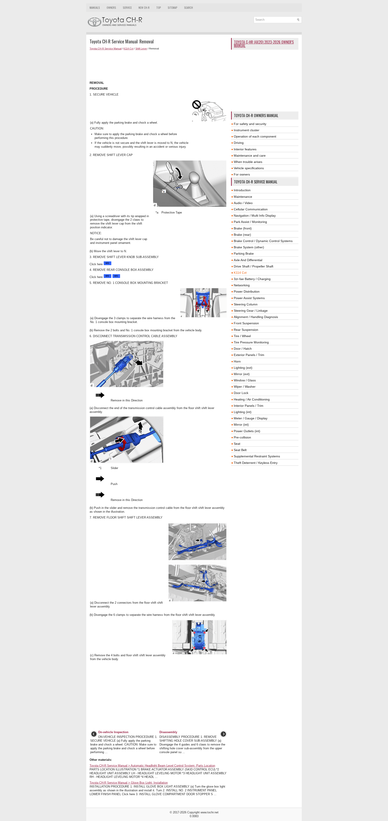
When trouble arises (248, 162)
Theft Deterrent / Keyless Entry (256, 463)
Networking (242, 285)
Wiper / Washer (245, 386)
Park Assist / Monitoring (250, 222)
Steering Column (246, 304)
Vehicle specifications (249, 168)
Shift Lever (141, 48)
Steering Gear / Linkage (251, 310)
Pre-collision (242, 437)
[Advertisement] (159, 65)
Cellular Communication (251, 209)
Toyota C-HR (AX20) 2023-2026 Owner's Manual (264, 43)
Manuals (95, 7)
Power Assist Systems (249, 298)
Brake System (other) (249, 247)
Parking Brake (244, 253)
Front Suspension (246, 323)
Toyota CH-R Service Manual (105, 48)
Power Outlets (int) (247, 431)
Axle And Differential (248, 260)
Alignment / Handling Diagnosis (256, 317)
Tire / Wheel (242, 336)
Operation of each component (255, 136)
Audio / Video (243, 203)
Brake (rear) (242, 234)
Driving (239, 143)
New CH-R (144, 7)
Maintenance (243, 196)
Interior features (245, 149)
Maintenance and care (250, 155)
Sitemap (172, 7)
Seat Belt (240, 450)
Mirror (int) (241, 424)
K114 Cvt (128, 48)
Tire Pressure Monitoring (251, 342)
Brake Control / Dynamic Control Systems (263, 241)
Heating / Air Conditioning (252, 399)
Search (188, 7)
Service (127, 7)
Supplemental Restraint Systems (257, 456)
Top (158, 7)
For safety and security (250, 124)
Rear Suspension (246, 330)
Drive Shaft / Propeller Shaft (253, 266)
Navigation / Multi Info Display (255, 215)
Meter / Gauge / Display (250, 418)
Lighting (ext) (243, 367)
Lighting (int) (242, 412)
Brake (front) (243, 228)
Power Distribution (247, 291)
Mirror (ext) (242, 374)
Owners (111, 7)
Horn (237, 361)
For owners (242, 174)
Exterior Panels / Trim (249, 355)
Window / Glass (245, 380)
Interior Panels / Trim (248, 405)
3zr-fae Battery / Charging (252, 279)
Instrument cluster (246, 130)
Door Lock (241, 393)
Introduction (242, 190)
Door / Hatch (243, 348)
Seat (237, 443)
